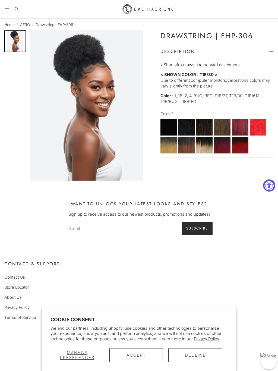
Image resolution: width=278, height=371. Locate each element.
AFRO (25, 24)
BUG (240, 127)
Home (9, 24)
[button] (7, 9)
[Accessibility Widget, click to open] (269, 186)
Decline (195, 355)
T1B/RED (240, 145)
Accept (136, 355)
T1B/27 (168, 145)
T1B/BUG (222, 145)
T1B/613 (204, 145)
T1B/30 (186, 145)
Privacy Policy (206, 338)
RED (258, 127)
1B (186, 127)
